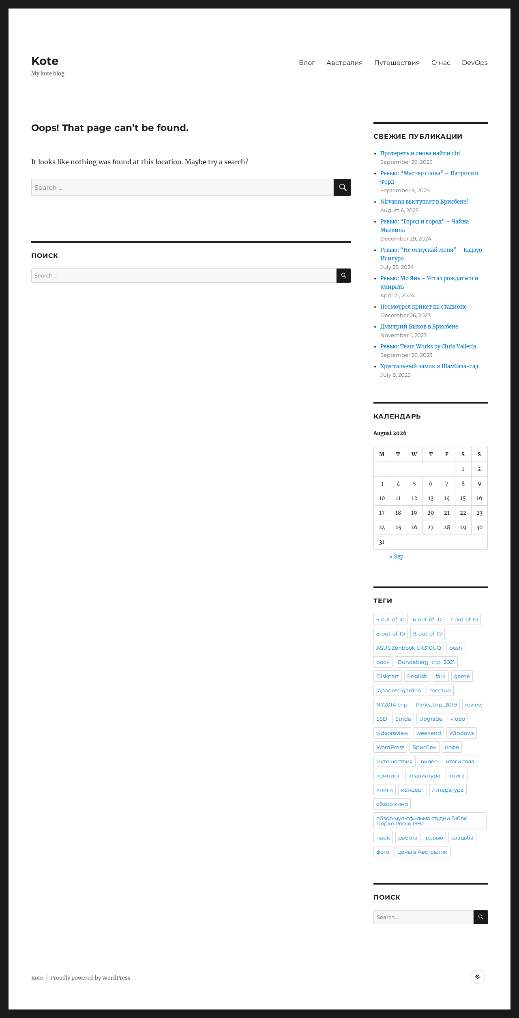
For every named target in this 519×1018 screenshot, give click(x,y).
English (417, 676)
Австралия (344, 63)
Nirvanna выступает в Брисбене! (424, 201)
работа (408, 837)
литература (448, 789)
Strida (403, 718)
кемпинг (388, 775)
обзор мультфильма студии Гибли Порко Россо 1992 (422, 821)
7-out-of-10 (464, 619)
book (383, 662)
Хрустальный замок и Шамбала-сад (429, 366)
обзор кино (392, 804)
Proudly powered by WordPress (90, 978)
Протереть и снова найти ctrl (420, 153)
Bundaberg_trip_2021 (426, 662)
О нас (440, 63)
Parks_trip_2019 (436, 704)
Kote (45, 61)
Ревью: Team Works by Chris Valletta (428, 346)
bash (455, 647)
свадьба (462, 837)
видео (429, 761)
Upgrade (430, 718)
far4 (440, 676)
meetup (440, 690)
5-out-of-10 (390, 619)
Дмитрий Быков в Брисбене (419, 326)
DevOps (475, 63)
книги (384, 789)
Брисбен (424, 747)
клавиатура (424, 775)
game (462, 676)
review (474, 704)
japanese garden (398, 690)
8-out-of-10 (390, 633)
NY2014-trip (391, 704)
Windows (461, 733)
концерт (412, 789)
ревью (434, 837)
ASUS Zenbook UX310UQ (408, 647)
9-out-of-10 (427, 633)
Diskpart (387, 676)
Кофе (452, 747)
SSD (381, 718)
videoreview (392, 733)
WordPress (390, 747)
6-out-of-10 (427, 619)
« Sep (396, 556)
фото (382, 851)
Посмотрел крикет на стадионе (423, 306)
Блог (307, 63)
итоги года (460, 761)
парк (383, 837)
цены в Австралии (422, 851)
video (457, 718)
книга (456, 775)
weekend (428, 733)
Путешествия (397, 63)
